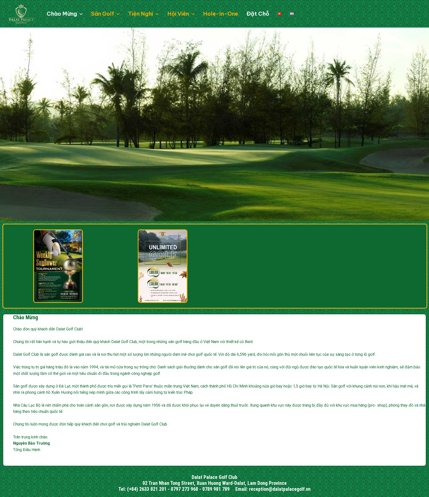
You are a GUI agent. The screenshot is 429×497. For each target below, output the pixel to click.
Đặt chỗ (258, 13)
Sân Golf (102, 13)
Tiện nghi (140, 13)
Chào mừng (62, 13)
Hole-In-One (220, 13)
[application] (80, 13)
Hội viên (178, 13)
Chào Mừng (25, 317)
